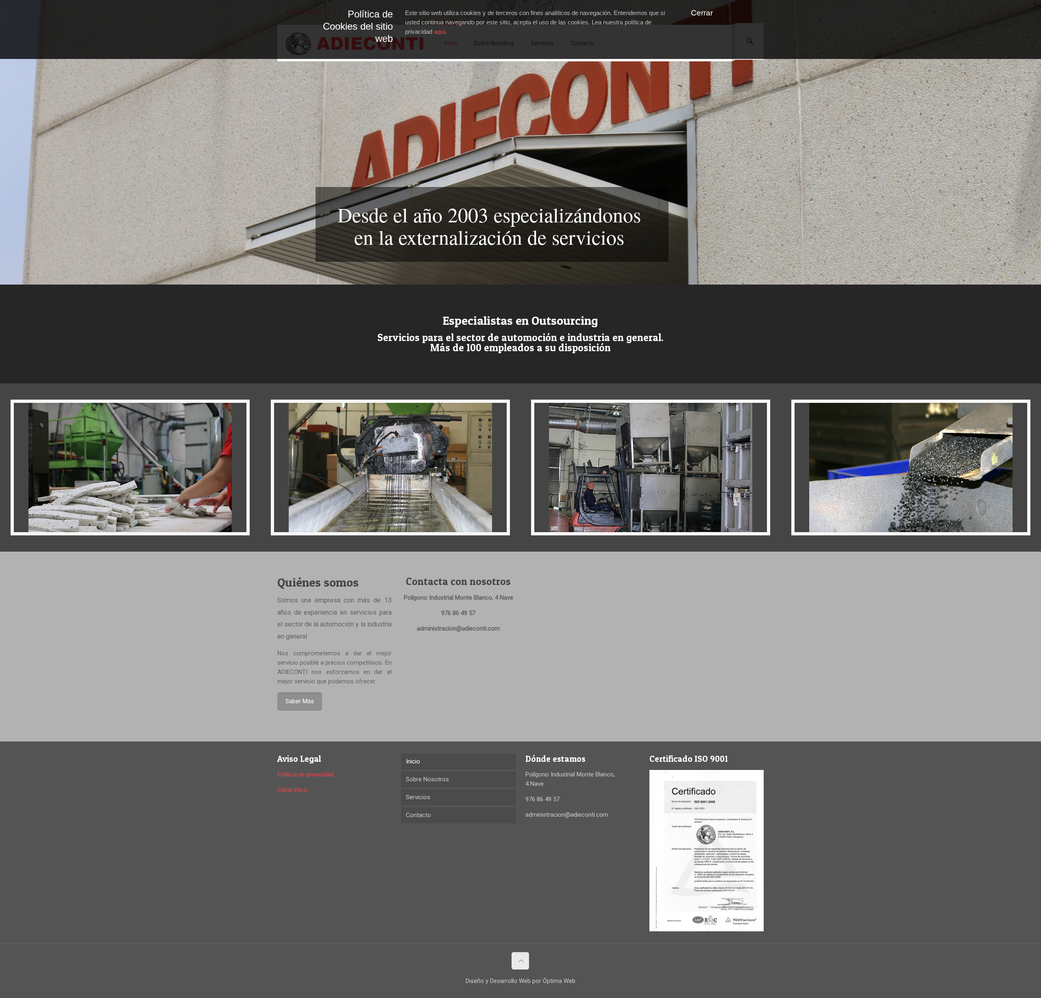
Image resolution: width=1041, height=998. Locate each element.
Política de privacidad (305, 774)
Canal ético (292, 790)
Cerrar (702, 13)
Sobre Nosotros (427, 779)
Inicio (413, 761)
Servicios (418, 797)
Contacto (418, 815)
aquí (439, 31)
